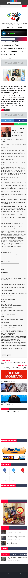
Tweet (9, 120)
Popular (14, 554)
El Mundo (7, 44)
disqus (13, 408)
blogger (5, 408)
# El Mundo (6, 109)
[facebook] (11, 1)
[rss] (14, 1)
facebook (23, 408)
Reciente (5, 554)
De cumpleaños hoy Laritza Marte (14, 531)
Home (2, 44)
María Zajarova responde (7, 404)
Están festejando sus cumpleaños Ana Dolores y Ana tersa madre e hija (17, 542)
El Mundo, (19, 58)
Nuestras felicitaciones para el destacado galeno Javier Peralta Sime (16, 537)
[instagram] (16, 1)
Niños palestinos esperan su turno (9, 393)
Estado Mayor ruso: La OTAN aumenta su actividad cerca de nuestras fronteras (13, 380)
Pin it (9, 124)
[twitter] (13, 1)
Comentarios (23, 554)
